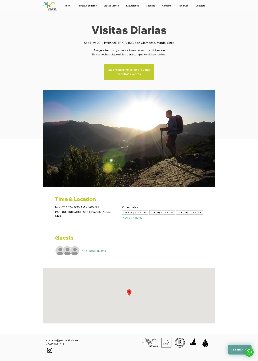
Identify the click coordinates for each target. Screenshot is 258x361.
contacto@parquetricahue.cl (62, 340)
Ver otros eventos (129, 74)
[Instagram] (49, 350)
